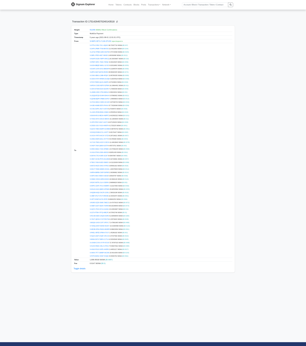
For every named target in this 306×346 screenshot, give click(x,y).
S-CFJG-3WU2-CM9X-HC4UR (100, 102)
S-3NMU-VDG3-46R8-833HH (99, 179)
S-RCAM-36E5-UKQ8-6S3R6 (99, 216)
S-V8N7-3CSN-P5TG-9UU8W (99, 159)
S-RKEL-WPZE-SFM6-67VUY (99, 232)
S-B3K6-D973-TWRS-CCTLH (99, 239)
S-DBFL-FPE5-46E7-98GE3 (99, 55)
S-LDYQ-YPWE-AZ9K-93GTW (100, 52)
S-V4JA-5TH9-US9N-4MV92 (99, 152)
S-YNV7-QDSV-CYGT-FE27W (99, 219)
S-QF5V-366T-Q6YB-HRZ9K (99, 72)
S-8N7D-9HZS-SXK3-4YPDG (99, 166)
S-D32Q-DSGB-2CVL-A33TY (99, 132)
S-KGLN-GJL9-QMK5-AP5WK (99, 189)
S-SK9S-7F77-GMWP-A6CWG (100, 253)
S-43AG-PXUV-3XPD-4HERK (99, 249)
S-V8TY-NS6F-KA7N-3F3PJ (99, 199)
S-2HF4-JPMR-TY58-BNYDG (99, 49)
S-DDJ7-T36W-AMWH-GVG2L (100, 169)
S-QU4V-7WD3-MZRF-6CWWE (100, 129)
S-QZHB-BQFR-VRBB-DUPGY (100, 99)
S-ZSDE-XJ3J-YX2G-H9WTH (99, 125)
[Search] (230, 5)
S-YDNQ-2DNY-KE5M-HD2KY (100, 226)
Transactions (153, 5)
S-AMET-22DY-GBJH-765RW (99, 206)
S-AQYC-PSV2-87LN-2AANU (99, 209)
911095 (92, 30)
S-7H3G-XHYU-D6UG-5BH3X (100, 119)
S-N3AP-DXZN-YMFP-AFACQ (99, 59)
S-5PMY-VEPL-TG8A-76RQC (99, 62)
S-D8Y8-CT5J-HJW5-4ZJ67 (99, 156)
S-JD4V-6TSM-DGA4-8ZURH (99, 89)
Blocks (136, 5)
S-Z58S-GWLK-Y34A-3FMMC (99, 149)
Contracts (127, 5)
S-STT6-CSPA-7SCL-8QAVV (99, 45)
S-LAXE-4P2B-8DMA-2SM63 (99, 112)
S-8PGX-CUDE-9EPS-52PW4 (99, 85)
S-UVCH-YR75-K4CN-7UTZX (99, 135)
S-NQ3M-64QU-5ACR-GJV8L (99, 192)
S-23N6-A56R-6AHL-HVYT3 (99, 139)
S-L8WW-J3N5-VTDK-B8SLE (99, 92)
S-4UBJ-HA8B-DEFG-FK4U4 (99, 105)
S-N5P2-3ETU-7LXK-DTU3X (101, 41)
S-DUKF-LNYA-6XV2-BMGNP (99, 69)
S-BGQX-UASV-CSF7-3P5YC (99, 222)
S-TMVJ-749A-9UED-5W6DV (99, 162)
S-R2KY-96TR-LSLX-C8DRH (99, 182)
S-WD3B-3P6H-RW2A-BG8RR (100, 229)
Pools (143, 5)
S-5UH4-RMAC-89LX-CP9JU (99, 246)
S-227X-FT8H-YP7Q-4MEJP (99, 212)
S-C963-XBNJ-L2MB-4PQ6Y (99, 75)
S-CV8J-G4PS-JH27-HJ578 (99, 109)
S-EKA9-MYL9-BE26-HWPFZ (99, 115)
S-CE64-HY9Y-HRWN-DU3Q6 (100, 79)
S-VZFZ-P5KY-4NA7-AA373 (99, 122)
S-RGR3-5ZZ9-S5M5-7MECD (99, 202)
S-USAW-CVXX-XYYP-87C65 (99, 243)
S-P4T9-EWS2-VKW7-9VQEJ (99, 256)
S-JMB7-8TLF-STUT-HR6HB (99, 196)
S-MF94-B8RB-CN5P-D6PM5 (99, 172)
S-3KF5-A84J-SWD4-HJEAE (99, 176)
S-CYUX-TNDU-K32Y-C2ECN (100, 142)
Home (111, 5)
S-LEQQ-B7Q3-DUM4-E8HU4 (100, 95)
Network (165, 5)
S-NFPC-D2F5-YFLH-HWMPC (100, 186)
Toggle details (79, 269)
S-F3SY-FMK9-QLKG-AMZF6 (99, 82)
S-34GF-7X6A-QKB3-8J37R (99, 146)
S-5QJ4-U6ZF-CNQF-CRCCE (99, 236)
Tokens (118, 5)
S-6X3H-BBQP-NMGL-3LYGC (99, 65)
